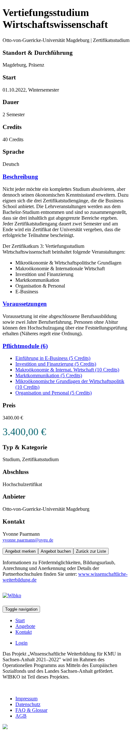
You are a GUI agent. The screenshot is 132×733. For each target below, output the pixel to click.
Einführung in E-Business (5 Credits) (52, 358)
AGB (21, 716)
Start (20, 620)
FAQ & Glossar (31, 710)
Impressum (26, 698)
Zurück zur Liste (91, 551)
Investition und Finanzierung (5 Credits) (55, 364)
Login (21, 643)
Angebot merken (20, 551)
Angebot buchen (56, 551)
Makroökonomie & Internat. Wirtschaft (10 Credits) (67, 369)
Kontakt (23, 632)
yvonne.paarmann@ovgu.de (28, 539)
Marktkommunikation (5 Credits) (48, 375)
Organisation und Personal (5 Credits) (53, 392)
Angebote (25, 626)
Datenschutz (27, 704)
